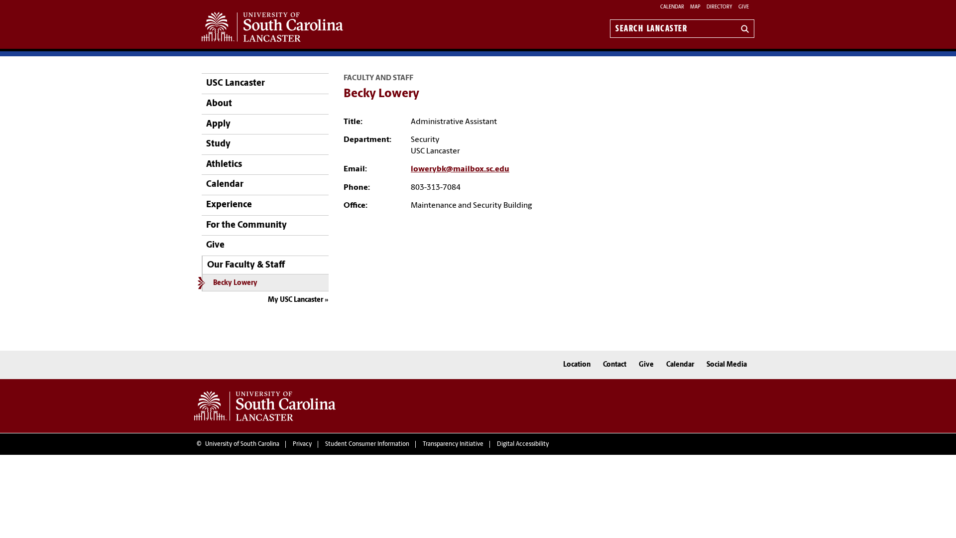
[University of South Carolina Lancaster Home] (272, 27)
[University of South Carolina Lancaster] (265, 406)
